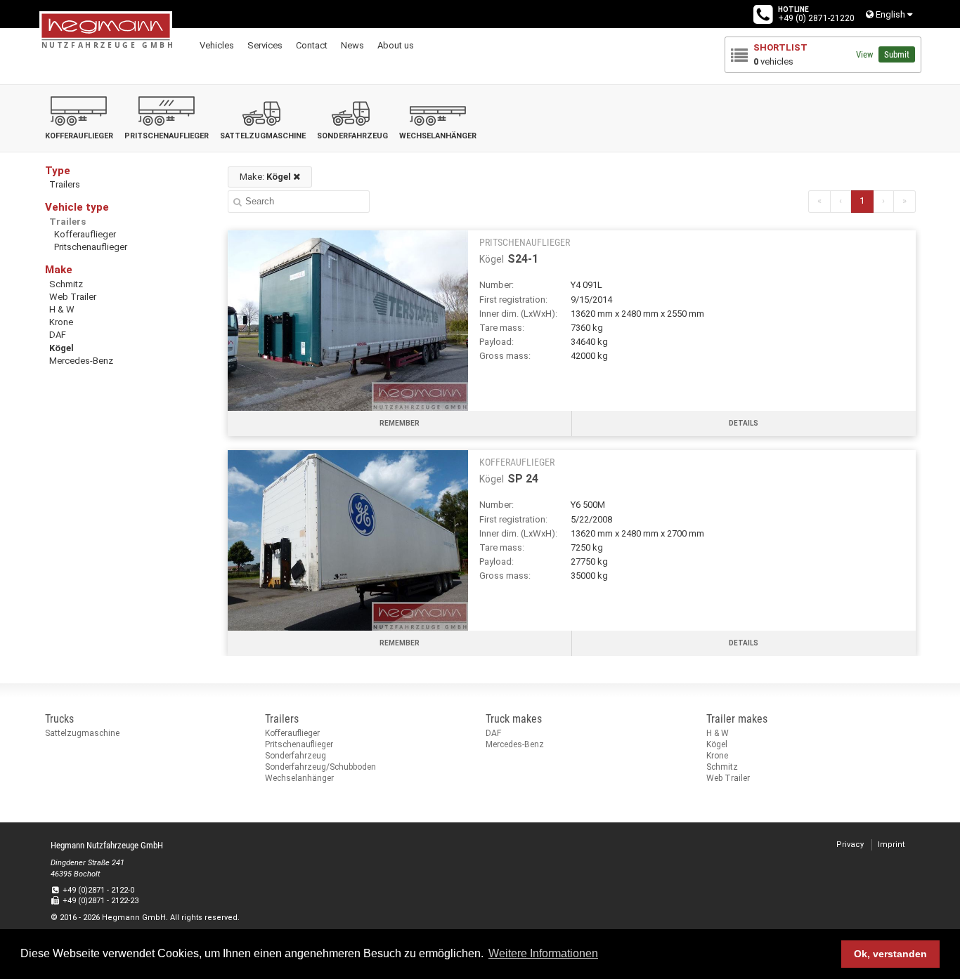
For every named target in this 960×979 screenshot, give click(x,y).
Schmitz (66, 284)
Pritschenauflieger (90, 247)
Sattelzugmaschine (82, 733)
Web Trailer (72, 296)
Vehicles (217, 45)
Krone (61, 322)
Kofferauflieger (85, 234)
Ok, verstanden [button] (890, 953)
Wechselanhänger (299, 778)
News (352, 45)
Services (265, 45)
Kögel (61, 348)
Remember (400, 423)
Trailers (64, 184)
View (864, 54)
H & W (61, 309)
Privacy (850, 844)
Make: (265, 176)
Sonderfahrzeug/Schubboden (320, 767)
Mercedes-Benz (81, 360)
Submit (896, 54)
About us (395, 45)
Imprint (891, 844)
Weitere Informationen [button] (543, 953)
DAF (57, 334)
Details (743, 423)
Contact (311, 45)
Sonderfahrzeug (295, 756)
